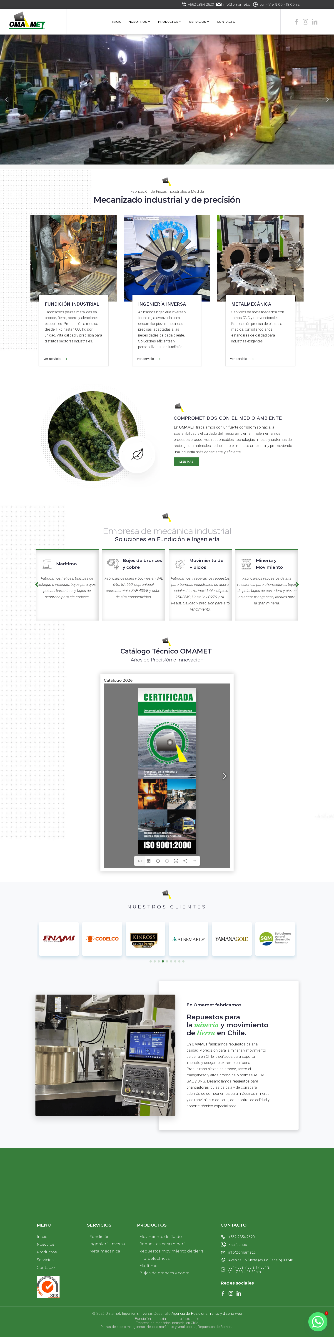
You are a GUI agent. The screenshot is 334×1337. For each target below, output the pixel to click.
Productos (168, 21)
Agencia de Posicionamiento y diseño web (207, 1313)
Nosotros (137, 21)
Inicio (117, 21)
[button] (7, 99)
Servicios (197, 21)
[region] (167, 100)
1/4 (140, 861)
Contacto (226, 21)
